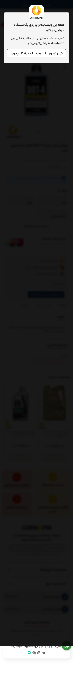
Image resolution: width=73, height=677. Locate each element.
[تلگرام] (43, 653)
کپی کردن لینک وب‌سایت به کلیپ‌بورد (36, 53)
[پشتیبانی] (34, 653)
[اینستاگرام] (39, 653)
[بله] (29, 653)
